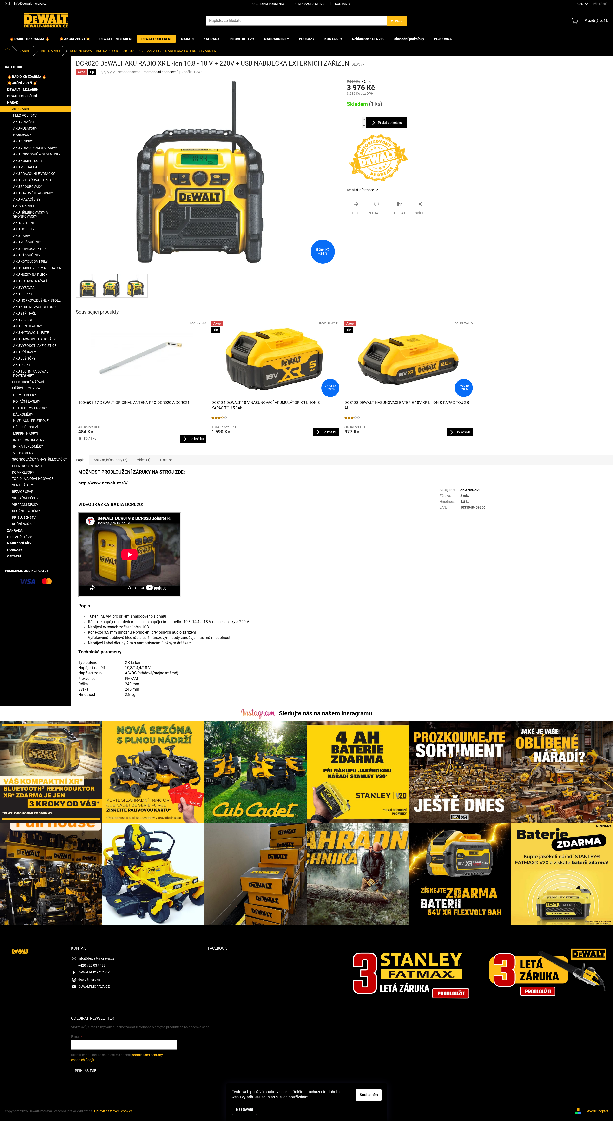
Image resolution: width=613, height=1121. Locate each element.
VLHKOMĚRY (23, 453)
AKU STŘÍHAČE (24, 313)
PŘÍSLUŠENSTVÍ (25, 427)
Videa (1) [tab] (144, 460)
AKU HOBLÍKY (23, 229)
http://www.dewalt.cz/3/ (103, 483)
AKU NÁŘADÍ (21, 109)
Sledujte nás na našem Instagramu (325, 713)
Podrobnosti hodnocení (159, 72)
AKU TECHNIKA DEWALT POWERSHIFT (31, 373)
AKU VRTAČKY (24, 122)
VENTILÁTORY (23, 485)
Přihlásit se (85, 1071)
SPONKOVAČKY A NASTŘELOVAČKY (39, 459)
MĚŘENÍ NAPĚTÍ (25, 434)
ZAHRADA (14, 530)
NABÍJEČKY (22, 135)
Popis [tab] (80, 460)
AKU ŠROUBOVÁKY (27, 186)
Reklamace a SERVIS (309, 4)
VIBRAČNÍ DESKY (25, 505)
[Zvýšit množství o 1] (364, 120)
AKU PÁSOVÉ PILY (26, 255)
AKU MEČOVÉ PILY (27, 242)
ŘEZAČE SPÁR (22, 492)
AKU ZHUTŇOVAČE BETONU (34, 307)
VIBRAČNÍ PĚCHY (25, 498)
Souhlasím (369, 1095)
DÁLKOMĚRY (23, 414)
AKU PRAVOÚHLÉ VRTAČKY (34, 173)
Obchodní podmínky (268, 4)
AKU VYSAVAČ (24, 287)
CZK (580, 4)
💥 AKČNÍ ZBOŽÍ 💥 (22, 83)
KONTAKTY (343, 4)
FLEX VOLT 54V (25, 115)
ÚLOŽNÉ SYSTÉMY (26, 511)
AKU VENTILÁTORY (27, 326)
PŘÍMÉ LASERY (24, 395)
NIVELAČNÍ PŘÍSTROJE (31, 421)
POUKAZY (14, 550)
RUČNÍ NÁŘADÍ (23, 524)
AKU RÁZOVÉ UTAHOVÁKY (33, 193)
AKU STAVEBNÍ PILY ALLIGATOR (37, 268)
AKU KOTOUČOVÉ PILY (30, 261)
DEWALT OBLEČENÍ (22, 96)
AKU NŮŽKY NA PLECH (30, 274)
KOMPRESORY (23, 472)
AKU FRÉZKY (23, 294)
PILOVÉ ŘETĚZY (19, 537)
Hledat (397, 21)
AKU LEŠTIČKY (24, 358)
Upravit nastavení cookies (113, 1111)
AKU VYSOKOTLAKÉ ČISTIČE (34, 346)
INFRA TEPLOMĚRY (28, 446)
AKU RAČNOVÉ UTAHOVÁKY (34, 339)
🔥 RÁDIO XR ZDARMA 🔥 (26, 77)
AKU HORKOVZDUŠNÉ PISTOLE (37, 300)
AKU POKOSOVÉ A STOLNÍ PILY (36, 154)
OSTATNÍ (14, 556)
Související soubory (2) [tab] (110, 460)
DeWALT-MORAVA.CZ (94, 972)
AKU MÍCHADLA (25, 167)
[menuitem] (29, 39)
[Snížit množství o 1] (364, 125)
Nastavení (244, 1109)
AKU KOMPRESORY (28, 161)
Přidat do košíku (390, 123)
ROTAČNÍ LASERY (26, 401)
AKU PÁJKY (22, 365)
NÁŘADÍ (13, 102)
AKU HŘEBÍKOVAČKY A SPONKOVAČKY (30, 214)
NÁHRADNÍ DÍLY (19, 543)
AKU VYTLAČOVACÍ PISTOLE (34, 180)
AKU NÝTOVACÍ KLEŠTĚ (31, 333)
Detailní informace (360, 190)
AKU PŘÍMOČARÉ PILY (30, 249)
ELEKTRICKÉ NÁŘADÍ (28, 382)
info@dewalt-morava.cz (96, 958)
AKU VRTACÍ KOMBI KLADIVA (35, 148)
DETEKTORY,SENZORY (30, 408)
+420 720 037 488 (91, 965)
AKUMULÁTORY (25, 128)
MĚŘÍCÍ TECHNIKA (26, 388)
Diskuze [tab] (166, 460)
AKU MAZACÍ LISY (26, 199)
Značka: (193, 72)
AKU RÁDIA (21, 236)
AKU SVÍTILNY (24, 223)
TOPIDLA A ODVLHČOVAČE (32, 479)
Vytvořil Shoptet (596, 1111)
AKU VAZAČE (23, 320)
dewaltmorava (89, 979)
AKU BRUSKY (23, 141)
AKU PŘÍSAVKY (24, 352)
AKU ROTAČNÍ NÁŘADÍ (30, 281)
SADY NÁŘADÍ (23, 206)
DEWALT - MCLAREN (23, 90)
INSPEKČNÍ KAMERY (28, 440)
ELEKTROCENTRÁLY (27, 466)
